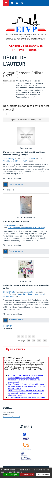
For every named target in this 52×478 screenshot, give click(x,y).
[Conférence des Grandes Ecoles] (26, 436)
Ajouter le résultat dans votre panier (26, 119)
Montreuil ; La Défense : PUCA (15, 161)
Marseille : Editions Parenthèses (31, 294)
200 (44, 340)
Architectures (8, 296)
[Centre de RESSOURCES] (26, 25)
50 (34, 340)
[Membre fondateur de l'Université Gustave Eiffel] (26, 456)
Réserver (7, 325)
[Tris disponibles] (5, 113)
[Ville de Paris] (26, 426)
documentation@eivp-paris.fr (11, 417)
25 (29, 340)
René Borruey (8, 158)
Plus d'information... (13, 178)
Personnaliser (43, 475)
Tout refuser (28, 475)
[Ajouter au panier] (5, 184)
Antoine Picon (30, 292)
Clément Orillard (28, 158)
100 (38, 340)
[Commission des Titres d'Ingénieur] (26, 446)
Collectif (6, 294)
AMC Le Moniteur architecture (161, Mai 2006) (26, 228)
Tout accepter (11, 475)
